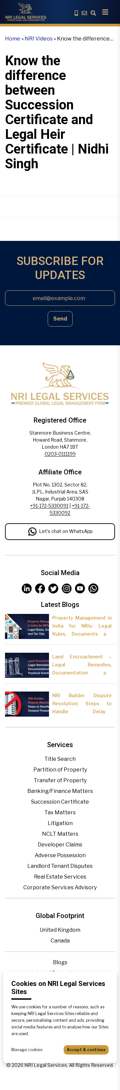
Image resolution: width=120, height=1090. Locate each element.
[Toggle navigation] (105, 12)
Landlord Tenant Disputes (60, 866)
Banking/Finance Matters (60, 791)
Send (60, 318)
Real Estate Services (60, 877)
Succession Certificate (60, 802)
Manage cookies (26, 1049)
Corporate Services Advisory (60, 887)
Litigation (60, 823)
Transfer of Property (60, 780)
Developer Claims (60, 844)
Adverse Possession (60, 855)
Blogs (60, 962)
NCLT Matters (60, 834)
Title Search (60, 759)
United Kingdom (60, 930)
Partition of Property (60, 769)
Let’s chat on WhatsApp (66, 531)
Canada (60, 940)
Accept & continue (86, 1049)
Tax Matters (60, 812)
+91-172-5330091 (49, 506)
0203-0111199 (60, 454)
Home (12, 38)
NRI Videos (39, 38)
